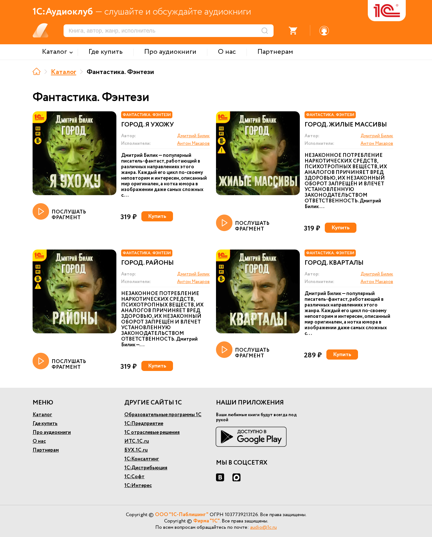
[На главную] (36, 71)
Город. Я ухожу (147, 124)
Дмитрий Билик (193, 136)
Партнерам (46, 450)
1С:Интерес (138, 485)
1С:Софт (134, 476)
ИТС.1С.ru (136, 441)
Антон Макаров (193, 143)
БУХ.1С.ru (136, 450)
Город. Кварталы (334, 263)
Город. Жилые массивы (346, 124)
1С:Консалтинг (141, 459)
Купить (157, 216)
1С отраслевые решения (152, 432)
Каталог (63, 72)
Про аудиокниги (52, 432)
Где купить (45, 423)
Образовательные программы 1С (162, 414)
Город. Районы (147, 263)
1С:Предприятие (143, 423)
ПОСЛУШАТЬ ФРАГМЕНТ (69, 214)
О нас (39, 441)
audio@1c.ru (263, 527)
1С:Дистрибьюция (145, 468)
